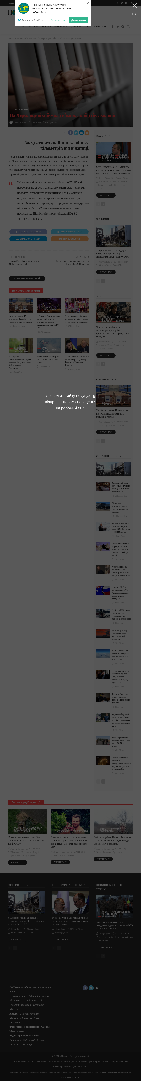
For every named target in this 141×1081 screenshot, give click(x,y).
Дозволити (78, 20)
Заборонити (58, 20)
